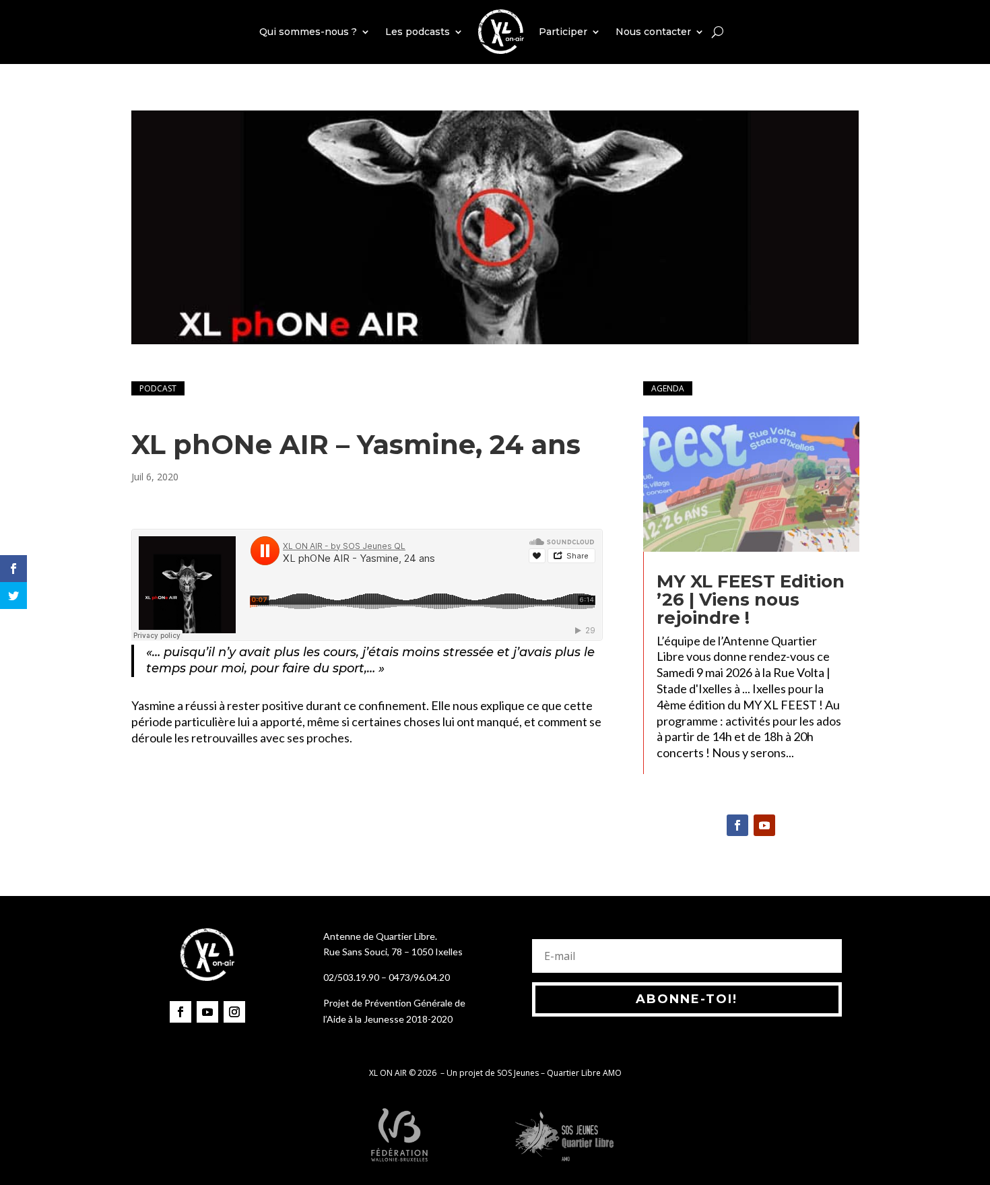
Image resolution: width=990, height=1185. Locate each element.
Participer (563, 32)
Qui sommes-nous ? (308, 32)
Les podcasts (417, 32)
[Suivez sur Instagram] (234, 1012)
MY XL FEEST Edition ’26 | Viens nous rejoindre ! (751, 600)
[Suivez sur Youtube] (764, 825)
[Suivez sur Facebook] (737, 825)
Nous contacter (653, 32)
